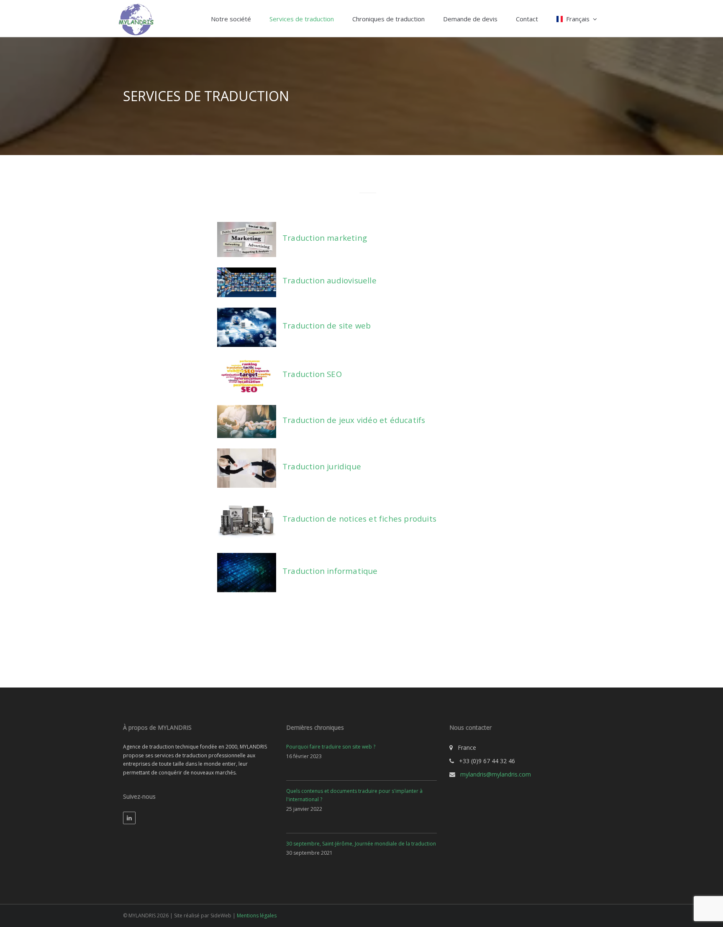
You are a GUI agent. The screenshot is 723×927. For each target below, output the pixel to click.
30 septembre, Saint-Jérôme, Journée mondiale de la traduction (361, 843)
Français (578, 19)
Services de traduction (301, 19)
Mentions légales (257, 915)
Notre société (231, 19)
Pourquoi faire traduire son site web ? (330, 746)
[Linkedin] (129, 818)
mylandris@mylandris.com (495, 774)
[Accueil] (135, 18)
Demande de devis (470, 19)
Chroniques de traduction (388, 19)
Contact (527, 19)
